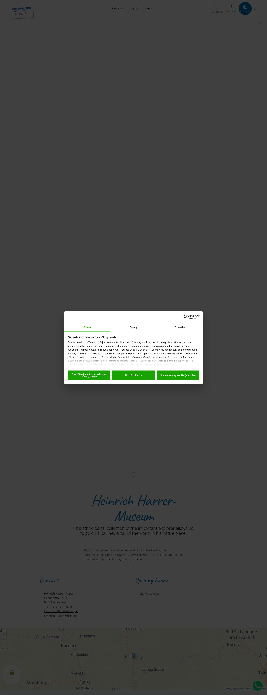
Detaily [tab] (133, 327)
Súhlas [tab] (87, 327)
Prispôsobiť (131, 375)
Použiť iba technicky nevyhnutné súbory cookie (89, 375)
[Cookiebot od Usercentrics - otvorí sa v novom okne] (186, 317)
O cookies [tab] (179, 327)
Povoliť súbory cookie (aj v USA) (178, 375)
